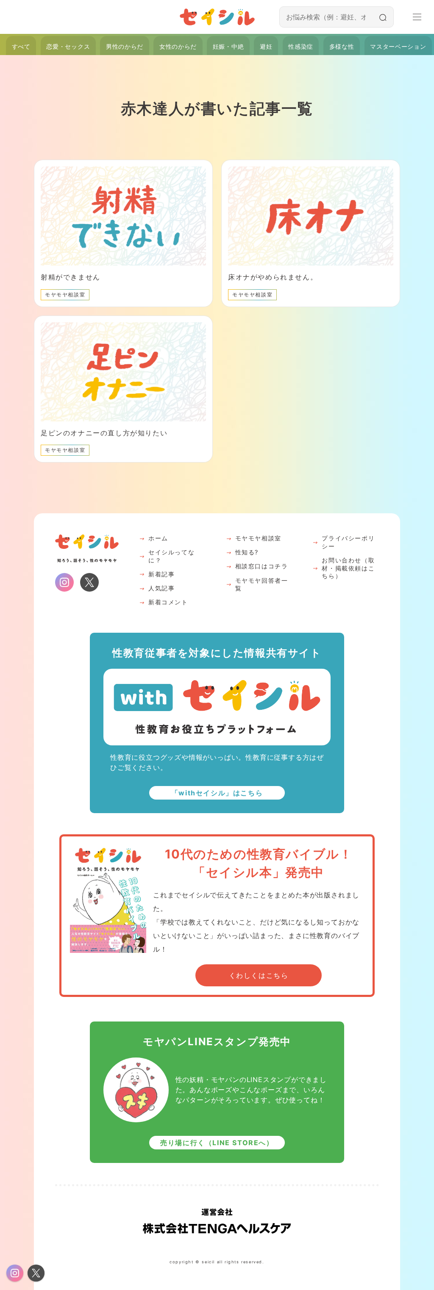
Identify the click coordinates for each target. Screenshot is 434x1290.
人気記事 (161, 588)
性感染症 (300, 46)
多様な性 (341, 46)
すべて (21, 46)
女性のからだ (178, 46)
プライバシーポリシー (348, 542)
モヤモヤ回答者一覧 (261, 584)
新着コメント (168, 602)
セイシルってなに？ (171, 556)
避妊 (266, 46)
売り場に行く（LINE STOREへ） (216, 1142)
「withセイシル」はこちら (217, 793)
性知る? (247, 552)
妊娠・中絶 (228, 46)
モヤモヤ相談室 (258, 538)
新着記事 (161, 574)
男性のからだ (124, 46)
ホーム (158, 538)
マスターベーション (398, 46)
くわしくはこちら (259, 975)
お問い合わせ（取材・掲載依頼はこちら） (348, 567)
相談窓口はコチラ (261, 566)
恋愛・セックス (68, 46)
